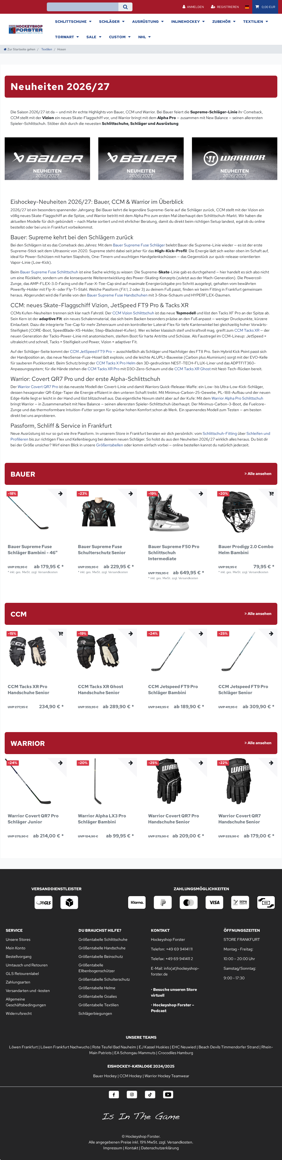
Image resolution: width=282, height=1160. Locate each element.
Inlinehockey (186, 21)
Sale (91, 36)
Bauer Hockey (105, 1075)
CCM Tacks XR (246, 330)
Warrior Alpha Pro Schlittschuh (237, 398)
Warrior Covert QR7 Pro (38, 386)
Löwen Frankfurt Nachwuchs (65, 1046)
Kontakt (131, 1147)
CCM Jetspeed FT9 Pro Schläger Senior (243, 690)
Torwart (65, 36)
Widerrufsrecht (19, 1013)
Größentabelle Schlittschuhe (103, 939)
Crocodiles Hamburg (175, 1052)
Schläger (109, 21)
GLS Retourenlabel (22, 973)
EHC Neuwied (184, 1046)
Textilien (253, 21)
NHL (142, 36)
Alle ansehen (259, 473)
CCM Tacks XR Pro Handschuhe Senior (28, 690)
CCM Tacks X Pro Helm (115, 363)
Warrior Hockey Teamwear (167, 1075)
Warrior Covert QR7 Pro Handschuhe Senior (173, 819)
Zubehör (221, 21)
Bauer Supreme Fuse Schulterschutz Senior (102, 550)
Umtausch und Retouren (27, 965)
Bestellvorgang (18, 956)
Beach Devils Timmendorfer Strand (229, 1046)
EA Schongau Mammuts (134, 1052)
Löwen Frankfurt (23, 1046)
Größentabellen (109, 444)
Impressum (112, 1147)
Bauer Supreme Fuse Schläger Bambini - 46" (33, 550)
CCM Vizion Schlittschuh (133, 312)
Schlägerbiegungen (95, 1013)
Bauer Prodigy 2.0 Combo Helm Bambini (245, 550)
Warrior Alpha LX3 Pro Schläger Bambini (102, 819)
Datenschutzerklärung (160, 1147)
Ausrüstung (145, 21)
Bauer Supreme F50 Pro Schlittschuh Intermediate (173, 553)
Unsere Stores (18, 939)
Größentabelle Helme (96, 987)
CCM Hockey (131, 1075)
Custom (117, 36)
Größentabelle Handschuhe (102, 947)
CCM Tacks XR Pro (104, 368)
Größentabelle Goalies (97, 996)
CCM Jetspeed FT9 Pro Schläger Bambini (173, 690)
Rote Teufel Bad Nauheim (114, 1046)
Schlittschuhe (71, 21)
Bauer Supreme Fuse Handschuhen (117, 295)
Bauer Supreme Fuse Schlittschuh (49, 272)
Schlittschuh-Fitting (220, 433)
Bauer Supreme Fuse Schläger (139, 245)
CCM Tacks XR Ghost (192, 368)
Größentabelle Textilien (98, 1004)
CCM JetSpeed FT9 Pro (91, 351)
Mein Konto (15, 947)
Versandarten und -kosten (28, 990)
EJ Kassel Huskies (154, 1046)
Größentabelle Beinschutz (100, 956)
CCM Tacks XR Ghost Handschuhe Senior (100, 690)
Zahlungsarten (18, 982)
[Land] (247, 7)
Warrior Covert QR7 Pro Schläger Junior (33, 819)
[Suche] (125, 6)
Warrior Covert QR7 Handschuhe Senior (239, 819)
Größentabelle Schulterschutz (104, 979)
